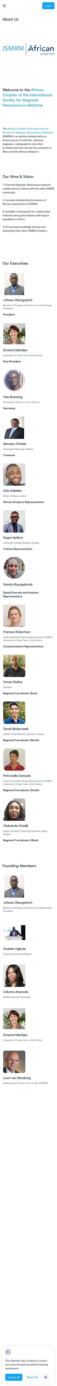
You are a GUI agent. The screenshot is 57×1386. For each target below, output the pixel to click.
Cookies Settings (45, 1377)
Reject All (32, 1377)
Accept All (14, 1377)
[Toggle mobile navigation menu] (4, 6)
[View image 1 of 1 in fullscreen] (28, 49)
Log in (48, 5)
